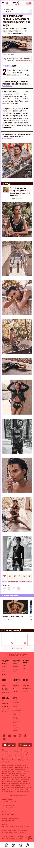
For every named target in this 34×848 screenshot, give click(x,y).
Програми (5, 703)
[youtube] (4, 739)
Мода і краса (26, 661)
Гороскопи (16, 669)
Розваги (16, 661)
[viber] (18, 588)
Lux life (5, 698)
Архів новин (16, 728)
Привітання (16, 685)
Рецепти (4, 683)
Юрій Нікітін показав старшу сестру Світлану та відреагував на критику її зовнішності (20, 192)
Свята (14, 671)
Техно (14, 688)
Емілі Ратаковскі (13, 581)
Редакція (15, 730)
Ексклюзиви (5, 671)
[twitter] (13, 588)
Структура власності (15, 705)
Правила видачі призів (17, 721)
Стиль (24, 668)
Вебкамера (5, 706)
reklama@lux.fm (8, 821)
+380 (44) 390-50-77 (9, 808)
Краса (24, 665)
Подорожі (15, 691)
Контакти (15, 725)
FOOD (4, 680)
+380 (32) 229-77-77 (9, 801)
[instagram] (9, 735)
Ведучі (4, 701)
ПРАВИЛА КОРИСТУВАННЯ (16, 701)
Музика (4, 674)
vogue (14, 66)
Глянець (29, 581)
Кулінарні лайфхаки (5, 689)
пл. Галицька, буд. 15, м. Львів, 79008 (15, 826)
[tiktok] (25, 735)
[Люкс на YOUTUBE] (7, 3)
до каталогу (17, 648)
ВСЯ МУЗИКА (26, 683)
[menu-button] (3, 3)
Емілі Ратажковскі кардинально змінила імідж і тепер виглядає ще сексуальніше (15, 83)
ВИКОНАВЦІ (26, 685)
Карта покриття (6, 709)
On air (26, 680)
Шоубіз (4, 581)
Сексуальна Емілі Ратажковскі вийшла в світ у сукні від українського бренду (16, 135)
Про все (15, 683)
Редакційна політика (16, 717)
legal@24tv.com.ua (9, 814)
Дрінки (4, 685)
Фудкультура (5, 692)
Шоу (3, 669)
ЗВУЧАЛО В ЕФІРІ (27, 688)
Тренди (25, 671)
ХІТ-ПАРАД (25, 691)
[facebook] (9, 588)
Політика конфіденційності (17, 709)
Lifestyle (16, 680)
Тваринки (15, 666)
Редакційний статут (16, 713)
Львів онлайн (6, 711)
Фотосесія (22, 581)
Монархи (4, 663)
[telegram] (4, 588)
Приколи (15, 663)
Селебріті (4, 666)
